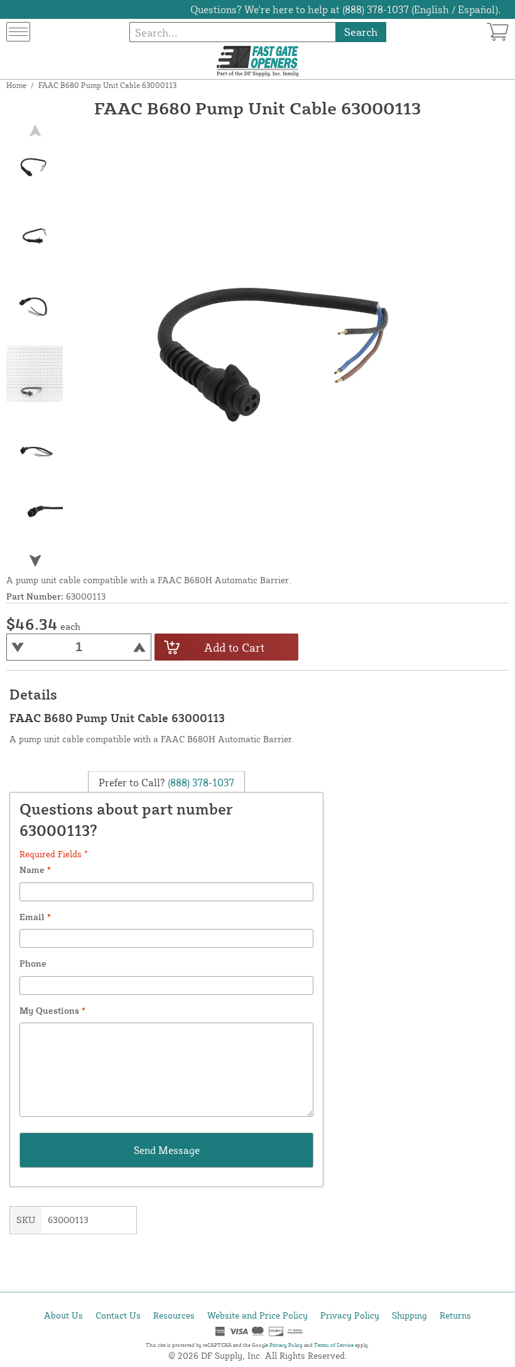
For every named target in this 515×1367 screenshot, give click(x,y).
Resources (174, 1315)
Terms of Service (334, 1345)
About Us (63, 1315)
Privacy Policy (349, 1315)
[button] (35, 561)
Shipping (409, 1315)
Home (16, 85)
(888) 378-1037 (199, 782)
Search (360, 31)
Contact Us (118, 1315)
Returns (455, 1315)
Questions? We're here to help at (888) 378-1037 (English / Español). (345, 9)
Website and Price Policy (257, 1315)
